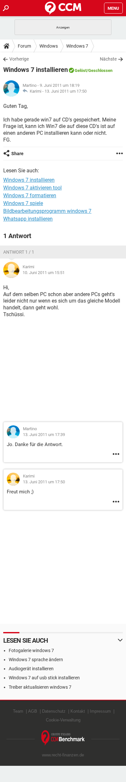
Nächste (108, 59)
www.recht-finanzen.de (63, 755)
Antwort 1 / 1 (18, 252)
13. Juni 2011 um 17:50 (66, 91)
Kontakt (77, 711)
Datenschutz (54, 711)
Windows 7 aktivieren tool (32, 188)
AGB (32, 711)
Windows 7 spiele (23, 203)
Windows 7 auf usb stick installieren (44, 677)
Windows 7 (77, 46)
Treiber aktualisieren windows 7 (40, 687)
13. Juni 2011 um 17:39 (44, 434)
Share (17, 153)
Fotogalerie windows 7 (31, 650)
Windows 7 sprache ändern (36, 659)
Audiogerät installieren (31, 668)
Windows (48, 46)
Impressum (100, 711)
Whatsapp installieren (28, 219)
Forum (24, 46)
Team (18, 711)
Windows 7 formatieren (29, 195)
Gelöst (81, 70)
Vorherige (19, 59)
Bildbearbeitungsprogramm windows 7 (47, 211)
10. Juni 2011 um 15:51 (44, 272)
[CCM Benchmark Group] (63, 738)
